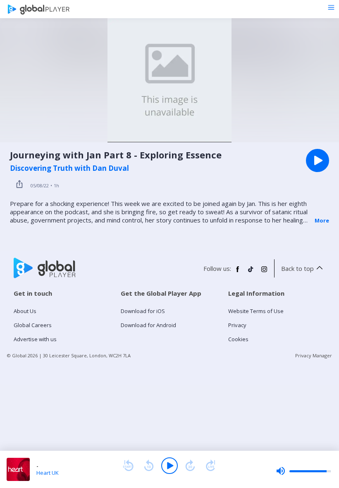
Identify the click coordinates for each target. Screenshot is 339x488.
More (322, 220)
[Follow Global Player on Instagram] (264, 272)
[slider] (303, 471)
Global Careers (33, 325)
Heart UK (47, 472)
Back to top (297, 268)
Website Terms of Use (256, 311)
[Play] (169, 465)
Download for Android (148, 325)
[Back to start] (128, 465)
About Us (25, 311)
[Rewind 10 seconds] (149, 465)
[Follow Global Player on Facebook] (238, 272)
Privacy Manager (313, 355)
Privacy (237, 325)
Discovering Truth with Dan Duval (69, 168)
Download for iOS (143, 311)
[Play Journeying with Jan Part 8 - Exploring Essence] (317, 160)
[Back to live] (211, 465)
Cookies (238, 339)
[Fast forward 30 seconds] (190, 465)
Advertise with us (35, 339)
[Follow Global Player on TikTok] (251, 272)
